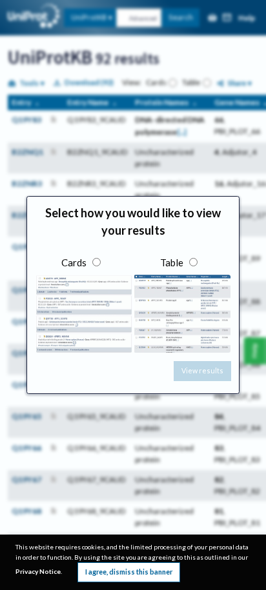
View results (202, 370)
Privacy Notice (38, 571)
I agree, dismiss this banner (128, 571)
